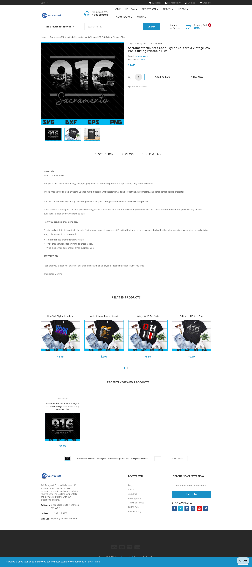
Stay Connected (182, 502)
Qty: (130, 77)
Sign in (173, 25)
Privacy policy (134, 498)
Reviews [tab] (127, 154)
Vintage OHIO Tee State (148, 316)
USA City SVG (140, 43)
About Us (132, 493)
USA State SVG (155, 43)
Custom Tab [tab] (151, 154)
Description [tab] (104, 154)
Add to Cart (163, 76)
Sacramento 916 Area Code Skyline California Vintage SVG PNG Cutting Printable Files (62, 406)
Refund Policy (134, 511)
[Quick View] (72, 337)
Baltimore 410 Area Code (192, 316)
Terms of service (136, 502)
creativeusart (141, 56)
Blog (130, 485)
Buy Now (198, 76)
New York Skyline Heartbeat (60, 316)
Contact (132, 489)
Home (43, 37)
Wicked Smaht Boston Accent (104, 316)
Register (177, 28)
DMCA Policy (134, 507)
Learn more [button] (94, 561)
